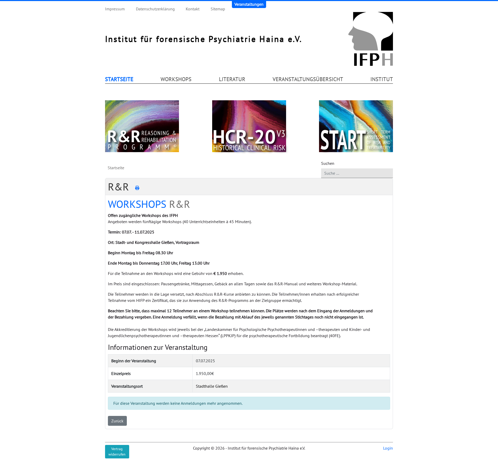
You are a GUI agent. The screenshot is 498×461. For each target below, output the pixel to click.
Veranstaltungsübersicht (308, 79)
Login (388, 448)
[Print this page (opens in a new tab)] (137, 187)
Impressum (115, 8)
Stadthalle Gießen (212, 386)
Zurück (117, 420)
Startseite (119, 79)
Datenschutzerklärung (155, 8)
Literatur (232, 79)
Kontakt (192, 8)
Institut (381, 79)
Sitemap (218, 8)
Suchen (327, 163)
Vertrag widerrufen (117, 451)
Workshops (176, 79)
